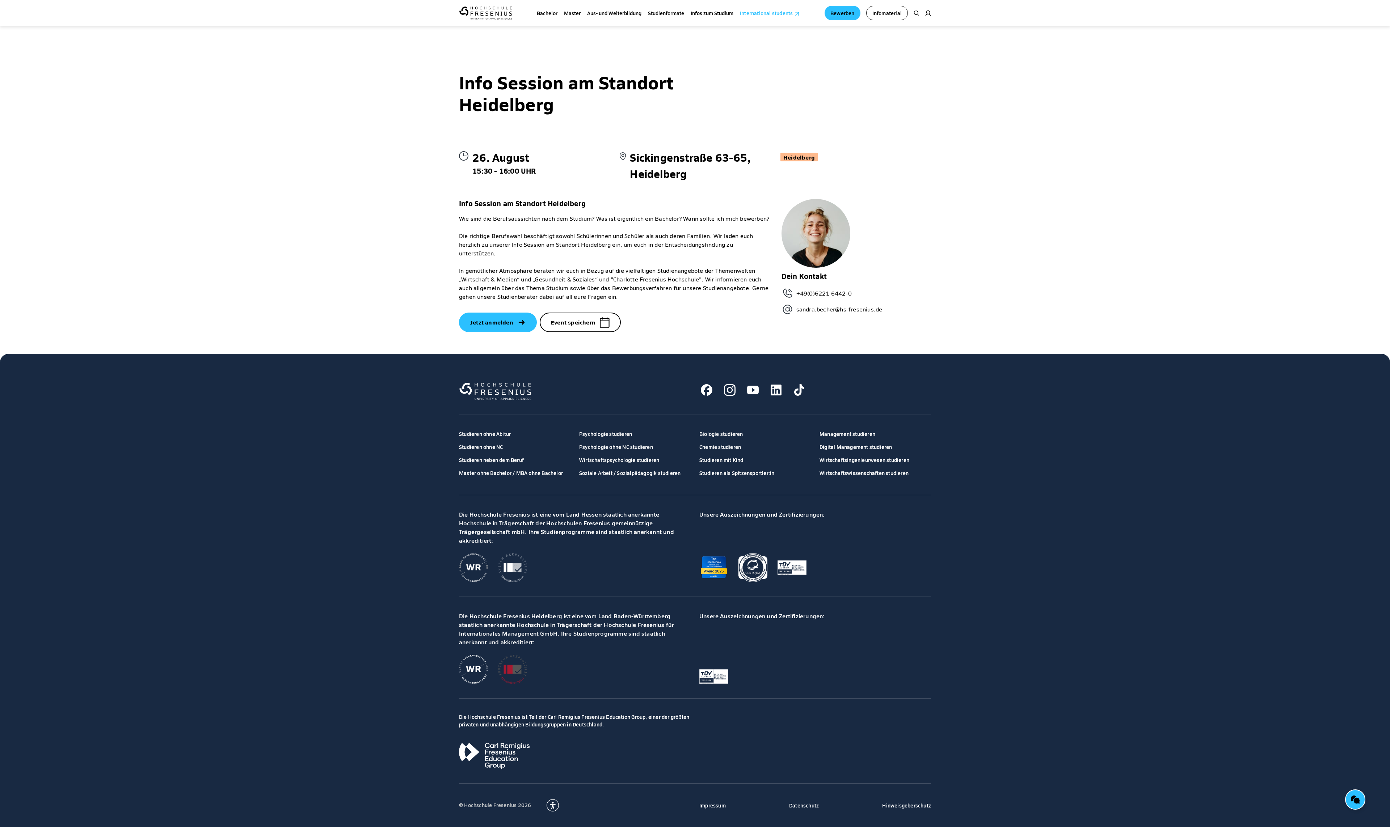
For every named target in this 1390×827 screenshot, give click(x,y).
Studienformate (666, 13)
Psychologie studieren (605, 433)
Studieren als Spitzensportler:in (736, 472)
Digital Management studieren (856, 446)
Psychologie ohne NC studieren (616, 446)
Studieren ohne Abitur (485, 433)
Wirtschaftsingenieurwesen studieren (864, 459)
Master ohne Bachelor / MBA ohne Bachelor (511, 472)
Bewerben (842, 13)
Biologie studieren (721, 433)
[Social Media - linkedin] (776, 390)
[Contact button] (1355, 799)
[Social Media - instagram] (730, 390)
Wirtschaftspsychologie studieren (619, 459)
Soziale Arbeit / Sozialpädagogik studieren (630, 472)
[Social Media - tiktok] (799, 390)
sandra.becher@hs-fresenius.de (839, 309)
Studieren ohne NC (481, 446)
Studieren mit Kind (721, 459)
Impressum (712, 805)
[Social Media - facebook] (706, 390)
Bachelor (547, 13)
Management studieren (847, 433)
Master (572, 13)
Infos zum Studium (712, 13)
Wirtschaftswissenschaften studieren (864, 472)
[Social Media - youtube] (753, 390)
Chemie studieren (720, 446)
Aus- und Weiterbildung (614, 13)
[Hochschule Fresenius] (485, 13)
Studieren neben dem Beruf (491, 459)
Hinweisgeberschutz (906, 805)
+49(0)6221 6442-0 (824, 293)
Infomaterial (887, 13)
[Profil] (928, 13)
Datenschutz (804, 805)
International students (766, 13)
